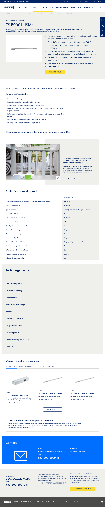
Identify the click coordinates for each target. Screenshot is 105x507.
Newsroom (69, 1)
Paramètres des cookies (59, 501)
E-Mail (32, 427)
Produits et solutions (42, 7)
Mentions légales (76, 501)
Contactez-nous (55, 72)
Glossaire (68, 501)
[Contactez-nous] (102, 25)
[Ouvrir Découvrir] (29, 7)
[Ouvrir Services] (92, 7)
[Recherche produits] (102, 20)
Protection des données (46, 501)
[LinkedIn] (98, 1)
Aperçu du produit (13, 88)
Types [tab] (20, 367)
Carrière (82, 1)
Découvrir (22, 7)
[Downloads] (102, 35)
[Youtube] (100, 1)
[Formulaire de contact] (102, 30)
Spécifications (29, 88)
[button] (88, 1)
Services (87, 7)
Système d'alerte (32, 501)
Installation (75, 7)
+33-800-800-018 (17, 484)
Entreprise (76, 1)
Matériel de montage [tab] (47, 367)
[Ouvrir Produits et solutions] (52, 7)
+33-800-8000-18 (49, 457)
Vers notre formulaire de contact (53, 483)
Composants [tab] (11, 367)
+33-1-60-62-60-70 (50, 451)
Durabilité (62, 1)
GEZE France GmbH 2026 (20, 501)
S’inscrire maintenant (83, 489)
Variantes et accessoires (64, 88)
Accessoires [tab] (30, 367)
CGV (38, 501)
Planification (62, 7)
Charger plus (52, 409)
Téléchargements (44, 88)
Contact (9, 473)
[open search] (100, 7)
